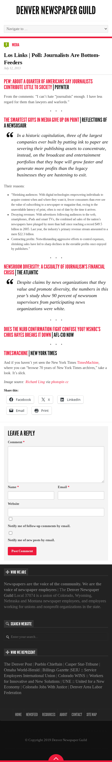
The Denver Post (18, 664)
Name (13, 487)
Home (18, 714)
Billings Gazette (55, 670)
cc (67, 382)
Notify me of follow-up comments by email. (39, 526)
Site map (91, 714)
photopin (57, 382)
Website (13, 504)
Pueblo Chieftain (48, 664)
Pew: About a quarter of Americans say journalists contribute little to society (48, 84)
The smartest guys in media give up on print (41, 120)
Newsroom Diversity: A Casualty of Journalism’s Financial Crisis (54, 269)
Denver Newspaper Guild (56, 10)
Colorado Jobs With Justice (45, 687)
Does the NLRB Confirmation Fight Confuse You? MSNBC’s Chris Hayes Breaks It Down (52, 332)
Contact (77, 714)
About (63, 714)
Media (15, 44)
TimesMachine (16, 353)
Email (64, 487)
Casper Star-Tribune (81, 664)
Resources (48, 714)
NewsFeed (32, 714)
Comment (16, 442)
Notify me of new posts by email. (31, 540)
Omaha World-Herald (22, 670)
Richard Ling (35, 382)
